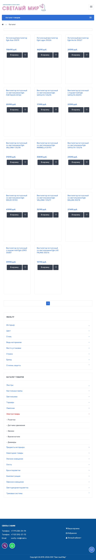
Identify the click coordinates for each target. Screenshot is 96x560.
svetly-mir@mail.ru (18, 538)
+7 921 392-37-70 (18, 535)
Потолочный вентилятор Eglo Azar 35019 (16, 39)
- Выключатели (13, 437)
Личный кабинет (74, 538)
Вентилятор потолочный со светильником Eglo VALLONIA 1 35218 (16, 145)
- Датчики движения (15, 425)
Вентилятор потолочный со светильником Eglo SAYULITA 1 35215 (47, 93)
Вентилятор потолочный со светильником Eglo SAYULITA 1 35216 (78, 145)
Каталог (12, 24)
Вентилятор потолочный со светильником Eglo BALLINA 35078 (78, 198)
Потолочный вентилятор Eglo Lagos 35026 (47, 39)
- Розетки (10, 420)
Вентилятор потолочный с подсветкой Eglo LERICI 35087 (16, 250)
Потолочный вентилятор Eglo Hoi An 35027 (78, 39)
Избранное (72, 533)
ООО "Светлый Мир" (58, 557)
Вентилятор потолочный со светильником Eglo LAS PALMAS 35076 (47, 250)
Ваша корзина (73, 529)
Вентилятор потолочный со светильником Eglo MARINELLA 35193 (47, 145)
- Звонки (10, 431)
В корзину (14, 55)
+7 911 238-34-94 (18, 531)
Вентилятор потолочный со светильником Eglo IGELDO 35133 (16, 198)
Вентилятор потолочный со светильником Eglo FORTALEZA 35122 (16, 93)
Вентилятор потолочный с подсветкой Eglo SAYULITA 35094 (78, 93)
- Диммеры (11, 442)
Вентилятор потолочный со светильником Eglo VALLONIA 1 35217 (47, 198)
